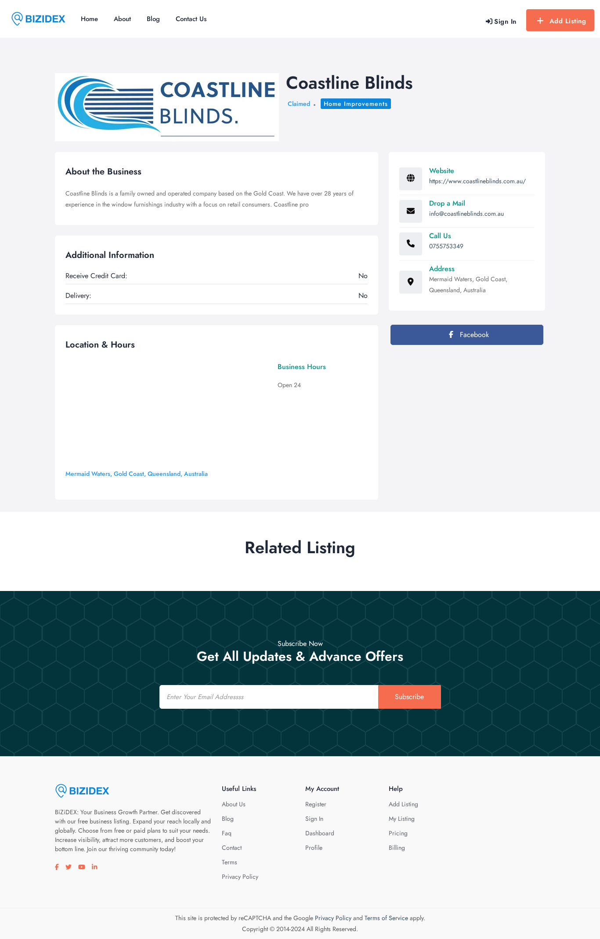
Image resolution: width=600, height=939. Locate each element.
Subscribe (409, 697)
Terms (229, 862)
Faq (226, 833)
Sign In (314, 818)
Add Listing (567, 21)
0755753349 (446, 246)
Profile (313, 847)
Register (315, 804)
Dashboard (319, 833)
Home (89, 19)
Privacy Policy (240, 876)
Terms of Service (386, 918)
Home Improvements (356, 103)
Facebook (473, 335)
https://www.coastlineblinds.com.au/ (477, 181)
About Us (234, 804)
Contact (232, 847)
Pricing (398, 833)
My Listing (402, 818)
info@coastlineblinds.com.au (466, 213)
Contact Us (191, 19)
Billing (397, 847)
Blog (153, 19)
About (122, 19)
